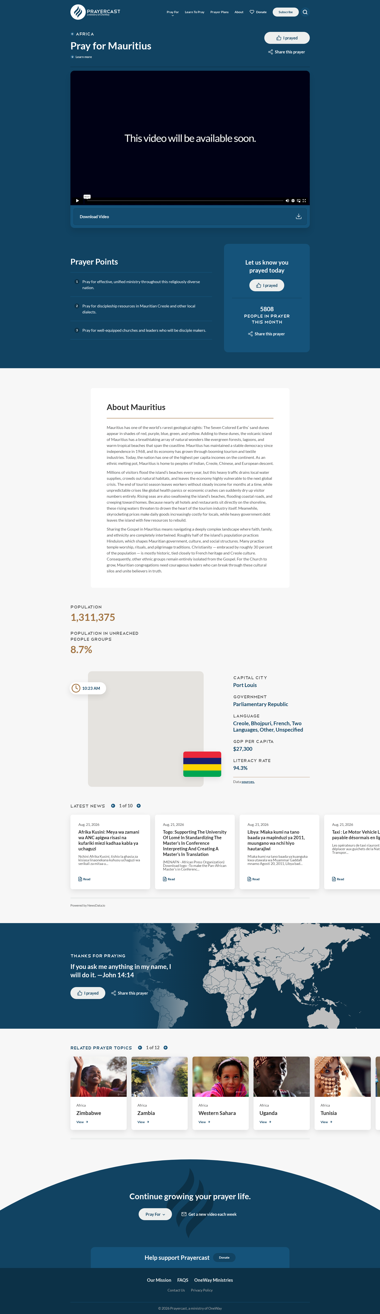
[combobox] (287, 52)
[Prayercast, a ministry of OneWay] (95, 12)
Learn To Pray (194, 12)
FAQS (182, 1280)
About (239, 12)
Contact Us (176, 1290)
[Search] (305, 12)
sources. (248, 781)
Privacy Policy (202, 1290)
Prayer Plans (219, 12)
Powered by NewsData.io (87, 905)
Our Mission (159, 1280)
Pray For (173, 12)
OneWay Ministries (213, 1280)
